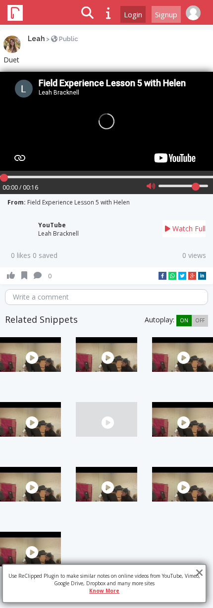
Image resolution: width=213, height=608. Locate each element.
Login (133, 14)
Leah (36, 39)
